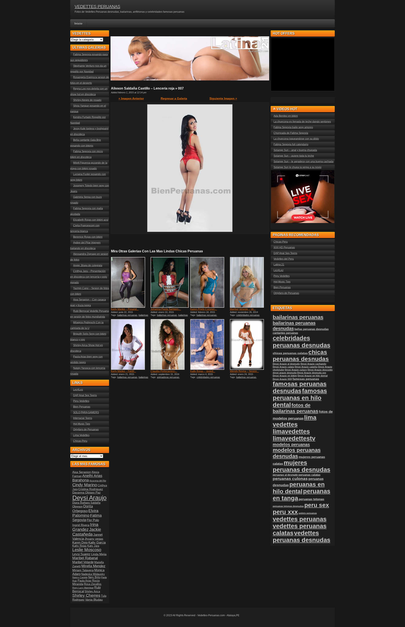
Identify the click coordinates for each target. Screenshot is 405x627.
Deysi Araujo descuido (320, 370)
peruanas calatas (309, 474)
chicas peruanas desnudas (301, 355)
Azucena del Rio (97, 480)
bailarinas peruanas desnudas (129, 316)
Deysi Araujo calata (283, 367)
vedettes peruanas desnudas (301, 536)
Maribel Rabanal (85, 558)
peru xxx (285, 512)
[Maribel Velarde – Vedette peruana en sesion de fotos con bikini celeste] (249, 282)
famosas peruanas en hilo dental (300, 398)
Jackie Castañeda (86, 532)
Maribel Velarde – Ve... (243, 309)
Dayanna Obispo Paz (86, 492)
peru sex (316, 505)
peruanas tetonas (311, 499)
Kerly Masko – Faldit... (123, 371)
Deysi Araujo (89, 497)
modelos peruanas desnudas (297, 453)
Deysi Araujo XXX (282, 379)
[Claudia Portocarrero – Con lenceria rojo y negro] (170, 344)
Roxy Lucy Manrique (83, 587)
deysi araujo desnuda (285, 372)
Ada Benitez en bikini (286, 115)
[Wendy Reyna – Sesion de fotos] (249, 344)
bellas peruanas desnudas (311, 329)
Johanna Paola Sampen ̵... (166, 309)
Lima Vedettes (81, 435)
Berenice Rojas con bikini (88, 236)
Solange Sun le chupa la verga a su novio (297, 167)
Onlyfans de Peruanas (86, 429)
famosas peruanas (306, 379)
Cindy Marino (84, 485)
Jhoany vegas (94, 538)
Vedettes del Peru (284, 258)
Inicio (78, 23)
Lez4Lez (78, 389)
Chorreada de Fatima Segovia (291, 133)
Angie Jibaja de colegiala (87, 265)
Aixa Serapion (81, 472)
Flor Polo (93, 520)
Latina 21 (279, 264)
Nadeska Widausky (93, 574)
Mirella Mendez (93, 566)
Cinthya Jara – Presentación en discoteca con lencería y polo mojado (88, 277)
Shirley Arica (92, 591)
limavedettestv (294, 438)
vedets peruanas (307, 513)
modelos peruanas (291, 444)
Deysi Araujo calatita (306, 367)
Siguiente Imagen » (223, 98)
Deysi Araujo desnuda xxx (311, 372)
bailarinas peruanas (127, 315)
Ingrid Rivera (80, 525)
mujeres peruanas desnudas (301, 466)
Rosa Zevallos (92, 584)
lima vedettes (294, 421)
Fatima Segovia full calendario (291, 144)
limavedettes (291, 431)
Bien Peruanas (81, 406)
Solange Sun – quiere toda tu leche (294, 155)
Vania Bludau (94, 599)
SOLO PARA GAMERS (86, 412)
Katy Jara (93, 545)
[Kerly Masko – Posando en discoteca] (130, 282)
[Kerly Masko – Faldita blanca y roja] (130, 344)
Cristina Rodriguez (90, 489)
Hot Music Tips (81, 423)
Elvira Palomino (85, 513)
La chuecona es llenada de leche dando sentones (302, 121)
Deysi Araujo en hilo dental (313, 375)
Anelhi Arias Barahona (87, 478)
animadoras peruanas (168, 377)
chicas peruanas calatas (290, 353)
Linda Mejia (99, 554)
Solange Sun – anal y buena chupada (295, 150)
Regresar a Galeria (174, 98)
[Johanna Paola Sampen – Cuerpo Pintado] (170, 282)
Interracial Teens (82, 418)
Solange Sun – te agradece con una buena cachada (303, 161)
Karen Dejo (80, 542)
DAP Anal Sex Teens (85, 395)
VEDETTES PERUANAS (97, 6)
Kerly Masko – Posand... (125, 309)
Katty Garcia (97, 542)
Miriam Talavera (83, 570)
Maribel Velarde (83, 562)
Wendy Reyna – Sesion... (244, 371)
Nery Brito (94, 577)
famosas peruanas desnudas (300, 387)
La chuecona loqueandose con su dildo (296, 138)
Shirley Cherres (86, 595)
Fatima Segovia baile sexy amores (293, 127)
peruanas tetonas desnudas (288, 506)
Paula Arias (85, 580)
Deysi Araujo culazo (296, 370)
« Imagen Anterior (131, 98)
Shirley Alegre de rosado (87, 100)
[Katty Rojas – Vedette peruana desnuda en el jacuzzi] (209, 344)
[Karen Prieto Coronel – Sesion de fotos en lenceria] (209, 282)
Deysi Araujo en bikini (285, 375)
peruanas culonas (290, 478)
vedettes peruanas (300, 518)
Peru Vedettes (81, 401)
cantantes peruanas (285, 333)
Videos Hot (287, 109)
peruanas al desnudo (285, 474)
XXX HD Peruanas (284, 247)
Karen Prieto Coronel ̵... (203, 309)
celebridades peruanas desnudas (301, 342)
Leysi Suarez (81, 554)
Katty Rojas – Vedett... (202, 371)
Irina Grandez (85, 527)
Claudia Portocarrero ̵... (164, 371)
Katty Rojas (79, 545)
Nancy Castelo (80, 577)
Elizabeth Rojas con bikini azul (90, 219)
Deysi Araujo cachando (313, 364)
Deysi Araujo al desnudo (286, 364)
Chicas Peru (80, 440)
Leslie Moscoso (86, 549)
